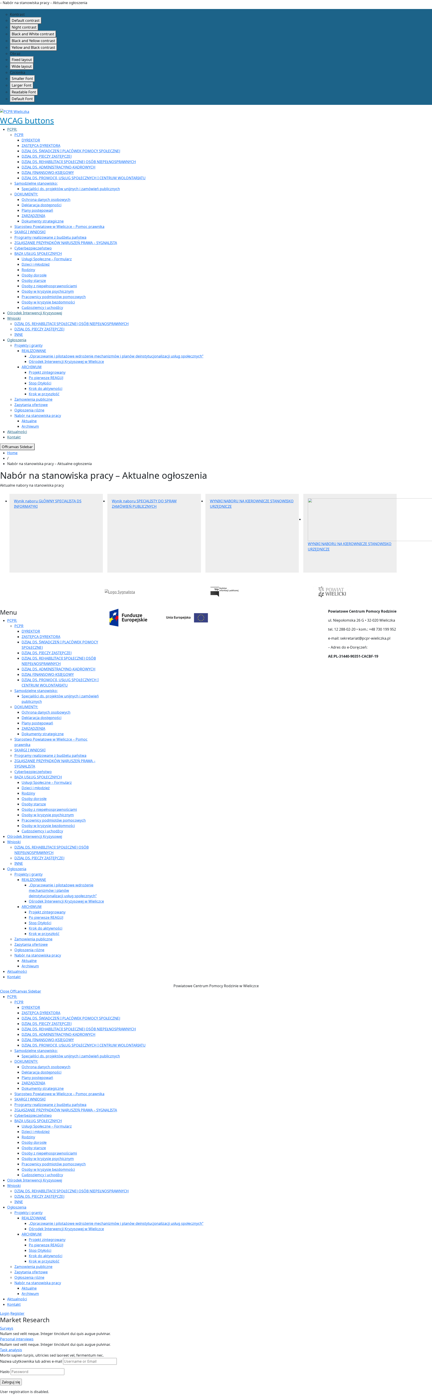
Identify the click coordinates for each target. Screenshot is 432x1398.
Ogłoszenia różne (29, 410)
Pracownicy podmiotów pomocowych (54, 296)
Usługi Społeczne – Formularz (47, 258)
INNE (18, 334)
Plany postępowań (37, 210)
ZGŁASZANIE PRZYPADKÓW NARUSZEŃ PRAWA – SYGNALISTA (65, 242)
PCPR (18, 134)
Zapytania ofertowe (31, 404)
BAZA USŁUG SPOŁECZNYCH (38, 253)
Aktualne (29, 420)
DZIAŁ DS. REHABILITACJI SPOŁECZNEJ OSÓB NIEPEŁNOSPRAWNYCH (79, 161)
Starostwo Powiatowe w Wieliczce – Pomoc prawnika (59, 226)
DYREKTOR (31, 140)
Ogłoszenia (16, 339)
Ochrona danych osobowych (46, 199)
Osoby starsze (34, 280)
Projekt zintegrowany (47, 372)
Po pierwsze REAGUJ (46, 377)
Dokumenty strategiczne (43, 221)
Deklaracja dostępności (41, 204)
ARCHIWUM (32, 366)
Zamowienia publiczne (33, 399)
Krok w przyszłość (44, 393)
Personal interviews (17, 1339)
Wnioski (14, 318)
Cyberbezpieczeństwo (33, 248)
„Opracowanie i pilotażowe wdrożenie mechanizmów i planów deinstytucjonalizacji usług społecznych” (116, 356)
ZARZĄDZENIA (33, 215)
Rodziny (28, 269)
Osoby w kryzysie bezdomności (48, 302)
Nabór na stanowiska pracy (37, 415)
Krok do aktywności (45, 388)
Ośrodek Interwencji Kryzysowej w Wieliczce (66, 361)
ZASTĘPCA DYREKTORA (41, 145)
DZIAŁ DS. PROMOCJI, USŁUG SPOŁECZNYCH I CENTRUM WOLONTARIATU (84, 177)
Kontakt (14, 437)
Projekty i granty (28, 345)
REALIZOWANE (34, 350)
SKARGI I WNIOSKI (29, 231)
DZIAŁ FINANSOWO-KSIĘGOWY (48, 172)
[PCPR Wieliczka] (14, 111)
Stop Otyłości (40, 383)
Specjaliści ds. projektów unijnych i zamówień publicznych (71, 188)
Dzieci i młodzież (36, 264)
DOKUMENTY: (26, 194)
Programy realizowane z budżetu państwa (50, 237)
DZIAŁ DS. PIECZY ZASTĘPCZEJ (47, 156)
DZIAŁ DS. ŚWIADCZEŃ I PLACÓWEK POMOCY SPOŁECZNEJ (71, 150)
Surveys (6, 1328)
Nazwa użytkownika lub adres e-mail (31, 1361)
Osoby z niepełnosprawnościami (49, 285)
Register (17, 1313)
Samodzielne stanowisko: (36, 183)
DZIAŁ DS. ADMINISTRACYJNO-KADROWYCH (58, 167)
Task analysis (11, 1349)
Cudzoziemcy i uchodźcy (42, 307)
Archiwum (30, 426)
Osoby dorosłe (34, 275)
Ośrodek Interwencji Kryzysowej (34, 312)
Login (4, 1313)
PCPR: (12, 129)
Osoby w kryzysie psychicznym (48, 291)
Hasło (5, 1371)
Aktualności (17, 431)
